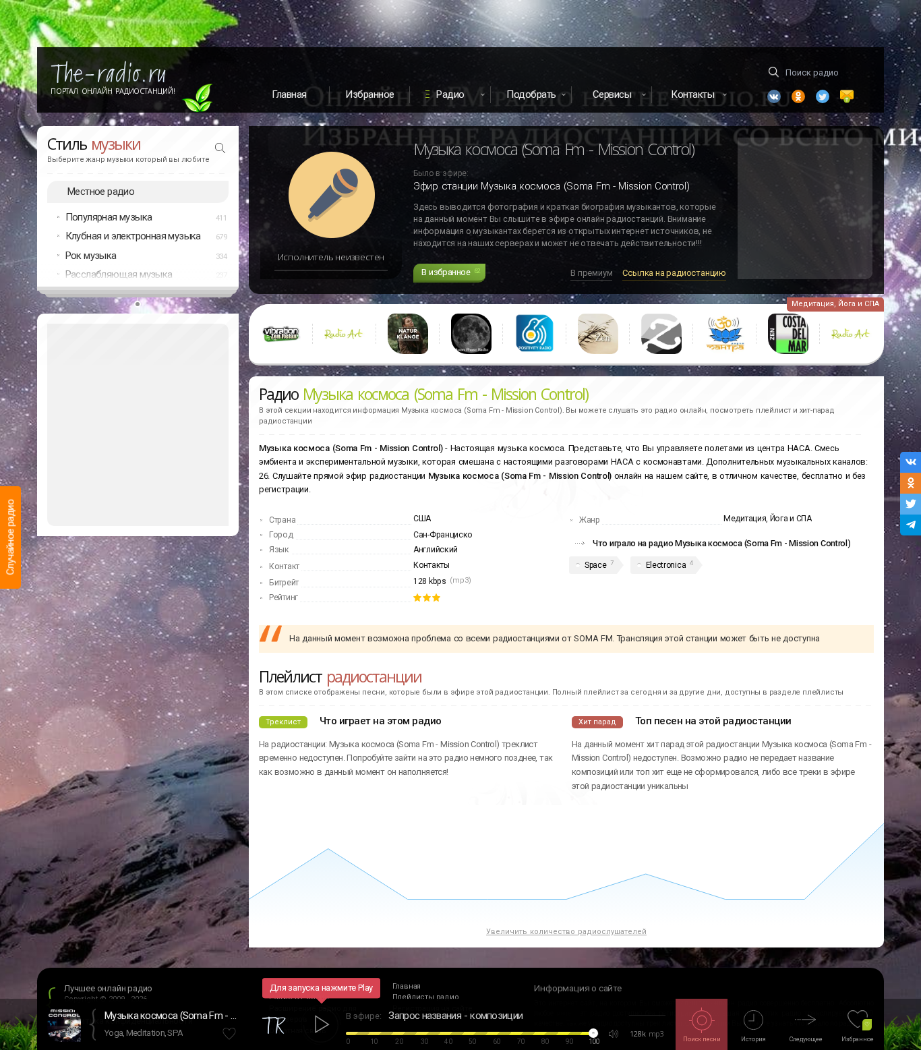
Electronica (666, 565)
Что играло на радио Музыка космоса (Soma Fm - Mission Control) (721, 543)
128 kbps (429, 581)
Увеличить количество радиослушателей (566, 931)
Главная (289, 94)
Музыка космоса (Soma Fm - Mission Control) (172, 1016)
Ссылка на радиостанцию (674, 273)
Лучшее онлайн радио (108, 988)
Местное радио (100, 191)
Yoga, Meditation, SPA (144, 1033)
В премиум (591, 273)
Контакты (431, 565)
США (422, 518)
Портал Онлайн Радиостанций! (113, 91)
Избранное (369, 94)
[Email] (847, 96)
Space (596, 565)
